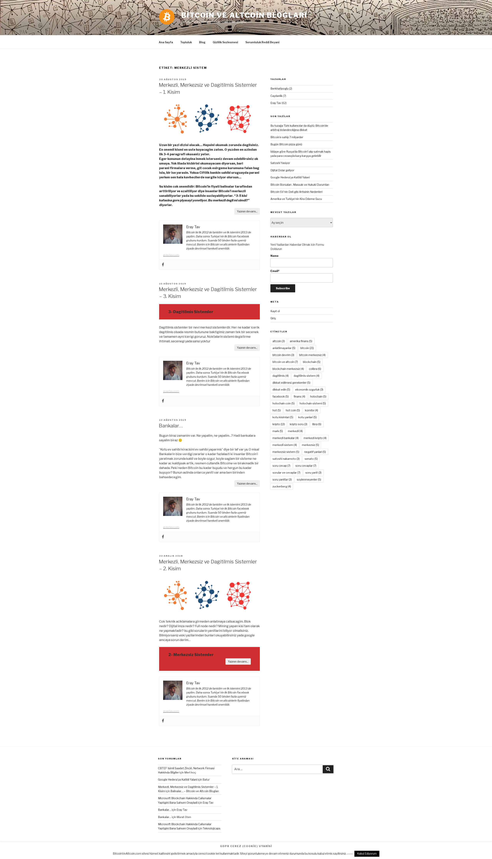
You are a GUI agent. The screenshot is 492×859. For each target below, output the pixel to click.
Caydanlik (276, 95)
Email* (274, 271)
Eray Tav (275, 103)
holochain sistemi (313, 403)
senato (311, 458)
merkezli (295, 431)
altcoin (279, 341)
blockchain (311, 361)
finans (299, 396)
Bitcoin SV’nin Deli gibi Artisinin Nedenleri (296, 191)
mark (278, 431)
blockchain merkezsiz (288, 368)
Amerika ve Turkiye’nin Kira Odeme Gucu (296, 198)
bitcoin (307, 348)
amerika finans (301, 341)
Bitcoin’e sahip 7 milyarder (286, 137)
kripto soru (298, 424)
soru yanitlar (282, 479)
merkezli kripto (315, 438)
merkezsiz (310, 445)
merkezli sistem (285, 445)
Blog (202, 42)
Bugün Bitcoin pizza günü (286, 144)
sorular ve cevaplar (286, 472)
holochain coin (284, 403)
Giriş (273, 318)
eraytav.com (171, 254)
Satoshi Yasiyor (280, 163)
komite (311, 410)
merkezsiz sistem (286, 451)
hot (277, 410)
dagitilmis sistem (306, 375)
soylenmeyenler (309, 479)
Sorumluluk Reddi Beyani (262, 42)
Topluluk (186, 42)
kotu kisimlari (283, 417)
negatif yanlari (315, 451)
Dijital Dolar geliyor (282, 170)
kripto (279, 424)
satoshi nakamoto (286, 458)
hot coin (293, 410)
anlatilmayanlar (284, 348)
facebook (281, 396)
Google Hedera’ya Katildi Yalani (290, 177)
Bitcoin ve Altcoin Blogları (244, 15)
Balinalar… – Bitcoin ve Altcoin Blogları (194, 791)
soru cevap (281, 465)
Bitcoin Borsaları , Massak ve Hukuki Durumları (299, 184)
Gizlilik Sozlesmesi (225, 42)
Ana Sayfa (166, 42)
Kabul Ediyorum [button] (367, 853)
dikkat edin (281, 389)
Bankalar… (171, 426)
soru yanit (313, 472)
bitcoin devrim (283, 355)
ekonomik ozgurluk (309, 389)
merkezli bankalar (286, 438)
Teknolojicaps (211, 828)
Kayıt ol (275, 311)
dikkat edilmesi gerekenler (291, 382)
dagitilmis (281, 375)
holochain (318, 396)
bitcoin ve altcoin (285, 361)
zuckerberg (282, 486)
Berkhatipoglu (279, 88)
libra (316, 424)
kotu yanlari (307, 417)
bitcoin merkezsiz (312, 355)
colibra (315, 368)
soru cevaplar (305, 465)
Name (274, 255)
